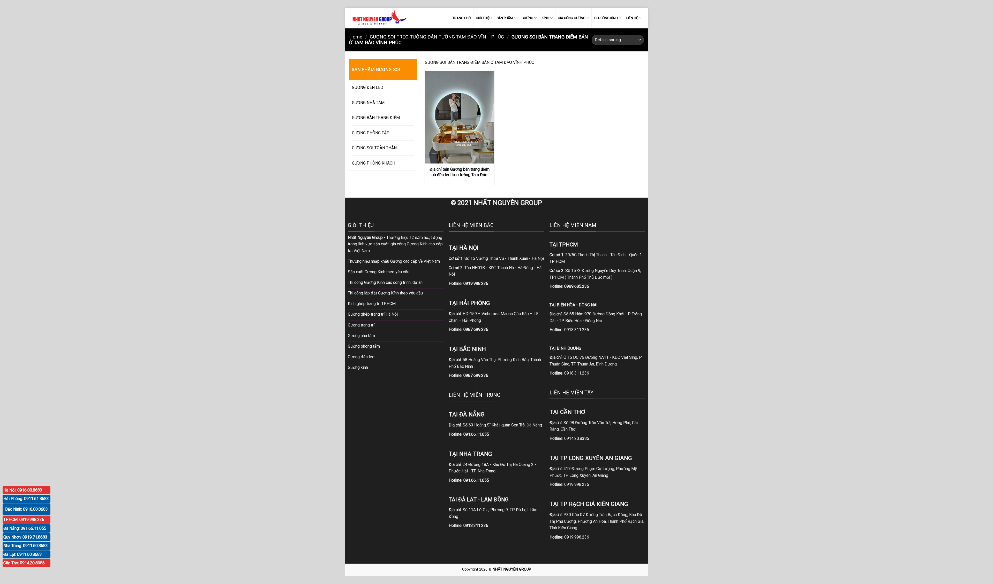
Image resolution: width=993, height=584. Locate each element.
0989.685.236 (576, 286)
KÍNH (545, 18)
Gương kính (358, 367)
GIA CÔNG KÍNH (606, 18)
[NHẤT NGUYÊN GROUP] (378, 18)
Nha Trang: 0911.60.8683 (25, 545)
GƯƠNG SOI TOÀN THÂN (374, 147)
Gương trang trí (361, 325)
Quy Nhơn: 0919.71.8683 (25, 537)
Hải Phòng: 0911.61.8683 (26, 498)
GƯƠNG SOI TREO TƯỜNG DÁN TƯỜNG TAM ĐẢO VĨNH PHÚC (437, 37)
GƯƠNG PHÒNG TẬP (370, 132)
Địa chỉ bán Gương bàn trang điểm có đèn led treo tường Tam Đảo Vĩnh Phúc (460, 174)
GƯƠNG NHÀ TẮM (368, 102)
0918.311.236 (576, 329)
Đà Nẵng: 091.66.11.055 (24, 528)
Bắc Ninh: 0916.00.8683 (26, 509)
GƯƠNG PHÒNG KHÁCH (373, 163)
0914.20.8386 (576, 438)
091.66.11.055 (476, 434)
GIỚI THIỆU (484, 18)
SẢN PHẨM (505, 18)
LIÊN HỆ (632, 18)
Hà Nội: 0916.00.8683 (22, 490)
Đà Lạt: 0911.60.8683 (22, 554)
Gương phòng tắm (364, 346)
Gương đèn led (361, 356)
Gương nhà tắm (361, 335)
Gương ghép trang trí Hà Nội (373, 314)
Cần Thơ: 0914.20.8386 (24, 562)
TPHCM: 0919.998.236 (23, 519)
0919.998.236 (576, 484)
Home (355, 37)
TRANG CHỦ (462, 18)
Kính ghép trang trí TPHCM (372, 303)
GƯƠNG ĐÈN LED (367, 87)
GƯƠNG (527, 18)
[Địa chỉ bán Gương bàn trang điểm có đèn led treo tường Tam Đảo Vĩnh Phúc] (459, 117)
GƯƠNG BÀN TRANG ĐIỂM (376, 117)
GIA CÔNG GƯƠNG (571, 18)
